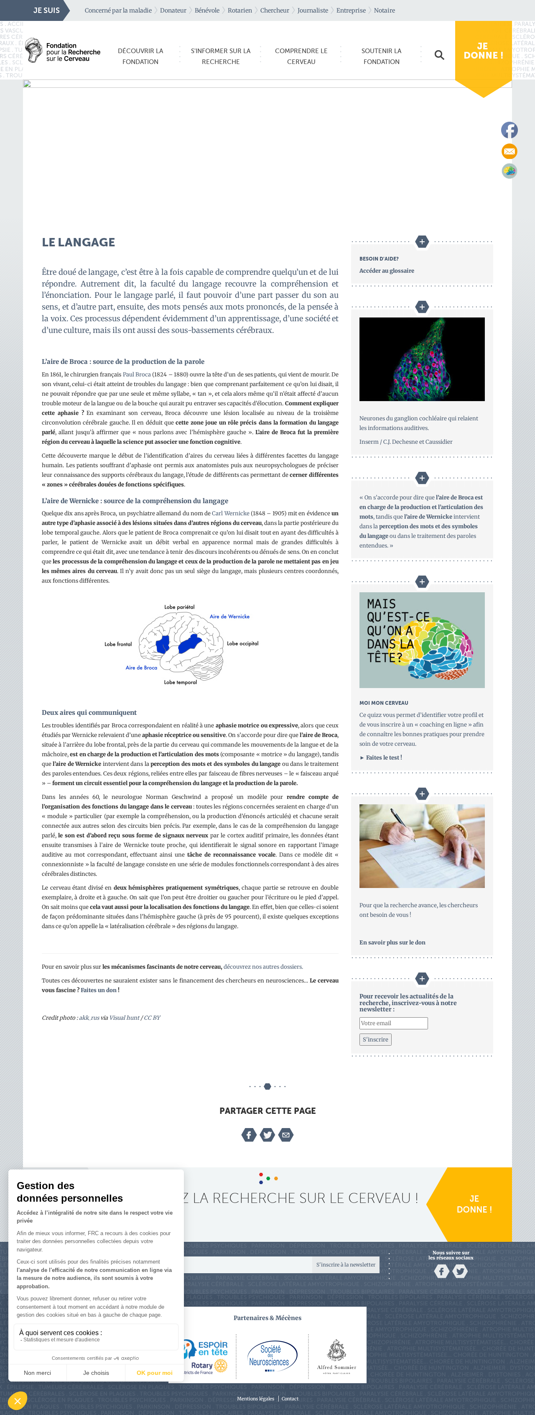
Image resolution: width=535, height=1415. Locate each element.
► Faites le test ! (380, 757)
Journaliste (313, 10)
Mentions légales (255, 1399)
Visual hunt (124, 1017)
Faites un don (99, 990)
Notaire (384, 10)
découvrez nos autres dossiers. (263, 966)
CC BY (152, 1017)
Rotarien (240, 10)
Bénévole (207, 10)
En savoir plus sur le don (392, 942)
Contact (290, 1399)
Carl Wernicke (230, 513)
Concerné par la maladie (118, 10)
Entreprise (351, 10)
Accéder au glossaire (386, 270)
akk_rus (89, 1017)
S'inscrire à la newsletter (345, 1264)
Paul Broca (137, 374)
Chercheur (274, 10)
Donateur (173, 10)
